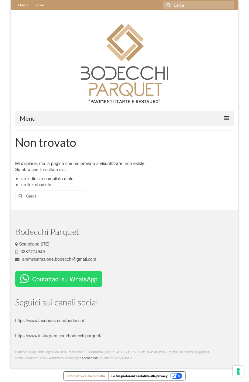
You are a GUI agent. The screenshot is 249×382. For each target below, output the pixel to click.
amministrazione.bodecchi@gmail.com (58, 259)
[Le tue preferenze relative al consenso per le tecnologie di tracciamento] (238, 371)
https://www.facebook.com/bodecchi (49, 320)
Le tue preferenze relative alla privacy (139, 376)
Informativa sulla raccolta (86, 376)
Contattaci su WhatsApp (64, 278)
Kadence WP (89, 358)
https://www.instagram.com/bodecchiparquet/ (58, 335)
